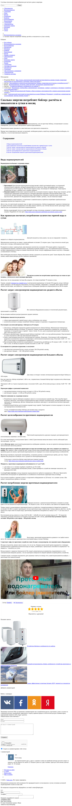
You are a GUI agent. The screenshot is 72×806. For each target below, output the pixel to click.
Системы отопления (10, 66)
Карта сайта (7, 773)
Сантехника (7, 22)
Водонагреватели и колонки (12, 35)
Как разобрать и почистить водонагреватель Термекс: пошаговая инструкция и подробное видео (39, 83)
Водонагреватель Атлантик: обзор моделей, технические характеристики (31, 84)
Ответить (10, 767)
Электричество (8, 24)
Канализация (8, 21)
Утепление (7, 11)
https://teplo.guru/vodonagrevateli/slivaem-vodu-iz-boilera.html (26, 461)
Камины (6, 18)
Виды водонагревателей (14, 144)
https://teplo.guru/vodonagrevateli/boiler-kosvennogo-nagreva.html (43, 212)
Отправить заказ (5, 799)
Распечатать (19, 602)
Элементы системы (10, 74)
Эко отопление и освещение (12, 71)
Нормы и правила (9, 55)
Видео (6, 29)
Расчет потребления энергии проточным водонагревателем (24, 152)
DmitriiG (9, 602)
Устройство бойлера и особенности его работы (24, 86)
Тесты (6, 30)
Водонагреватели (9, 10)
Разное (6, 63)
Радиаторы (7, 16)
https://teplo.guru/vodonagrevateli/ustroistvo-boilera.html (23, 411)
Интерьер (7, 27)
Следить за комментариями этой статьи (14, 749)
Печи (5, 13)
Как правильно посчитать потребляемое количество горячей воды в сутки (29, 145)
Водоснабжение (9, 19)
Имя (2, 792)
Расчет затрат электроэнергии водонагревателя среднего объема (26, 147)
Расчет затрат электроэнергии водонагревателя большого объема (26, 149)
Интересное (7, 47)
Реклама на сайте (9, 770)
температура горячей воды (19, 283)
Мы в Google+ (8, 774)
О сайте (6, 771)
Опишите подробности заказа (10, 798)
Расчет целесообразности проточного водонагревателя (23, 150)
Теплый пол (7, 67)
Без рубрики (8, 42)
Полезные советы (9, 25)
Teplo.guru (9, 780)
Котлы (6, 14)
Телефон (3, 794)
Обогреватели (8, 8)
